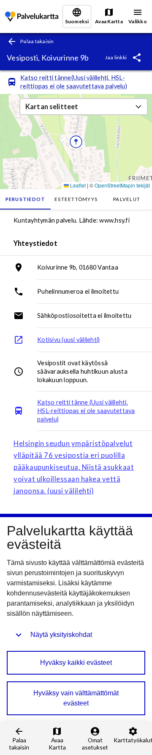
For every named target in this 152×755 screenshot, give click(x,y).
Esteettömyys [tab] (76, 199)
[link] (31, 16)
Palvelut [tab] (126, 199)
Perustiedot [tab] (25, 199)
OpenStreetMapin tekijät (122, 185)
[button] (83, 106)
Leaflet (77, 185)
